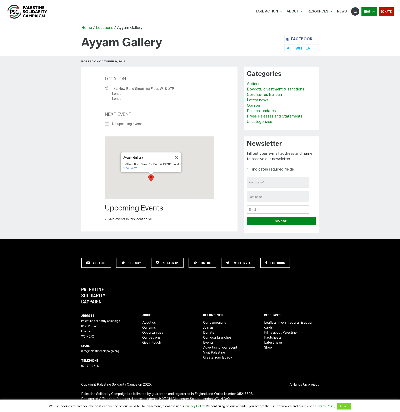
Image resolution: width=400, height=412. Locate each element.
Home (86, 27)
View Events (130, 168)
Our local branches (217, 337)
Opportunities (152, 332)
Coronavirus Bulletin (264, 94)
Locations (104, 27)
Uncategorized (259, 121)
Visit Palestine (214, 352)
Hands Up (299, 384)
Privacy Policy (195, 406)
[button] (151, 178)
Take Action (266, 11)
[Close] (176, 157)
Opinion (253, 105)
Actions (253, 84)
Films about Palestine (280, 332)
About (293, 11)
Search (355, 11)
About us (149, 322)
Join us (208, 327)
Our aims (149, 327)
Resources (318, 11)
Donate (386, 11)
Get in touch (151, 342)
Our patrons (151, 337)
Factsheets (272, 337)
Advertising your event (220, 347)
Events (208, 342)
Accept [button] (344, 406)
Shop (367, 11)
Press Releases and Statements (274, 116)
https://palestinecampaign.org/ (27, 12)
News (342, 11)
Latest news (257, 100)
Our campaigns (214, 322)
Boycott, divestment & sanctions (275, 89)
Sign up (281, 220)
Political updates (261, 111)
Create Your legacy (217, 357)
